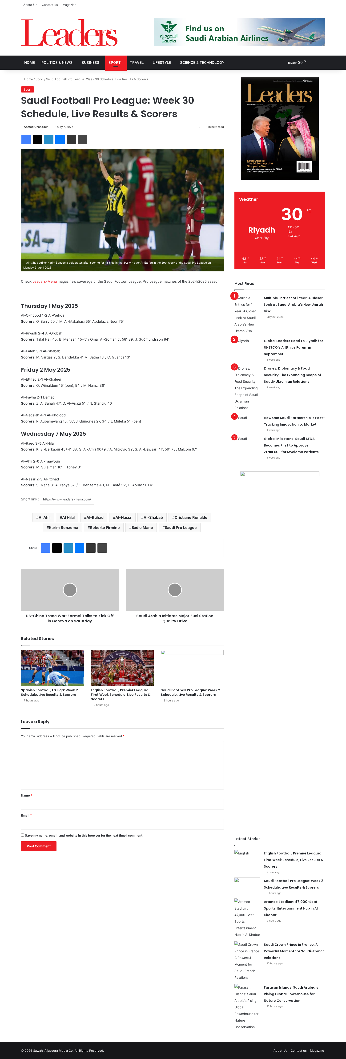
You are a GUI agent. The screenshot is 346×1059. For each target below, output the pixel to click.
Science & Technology (202, 62)
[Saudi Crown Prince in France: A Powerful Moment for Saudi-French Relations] (247, 961)
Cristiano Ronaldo (191, 517)
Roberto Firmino (105, 527)
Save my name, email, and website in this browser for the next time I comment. (84, 835)
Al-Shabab (153, 517)
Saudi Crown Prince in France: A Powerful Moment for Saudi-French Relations (294, 951)
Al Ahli (44, 517)
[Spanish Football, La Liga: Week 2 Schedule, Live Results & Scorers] (52, 668)
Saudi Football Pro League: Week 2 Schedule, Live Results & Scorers (190, 692)
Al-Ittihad (95, 517)
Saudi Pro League (181, 527)
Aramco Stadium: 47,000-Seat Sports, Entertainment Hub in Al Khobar (291, 908)
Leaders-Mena (44, 281)
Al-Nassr (123, 517)
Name (26, 795)
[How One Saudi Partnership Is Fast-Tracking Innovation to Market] (247, 423)
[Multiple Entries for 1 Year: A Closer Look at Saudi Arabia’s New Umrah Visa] (247, 314)
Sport (115, 62)
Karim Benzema (63, 527)
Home (29, 62)
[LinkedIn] (48, 139)
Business (90, 62)
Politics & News (56, 62)
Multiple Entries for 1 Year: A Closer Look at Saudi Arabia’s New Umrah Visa (293, 305)
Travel (137, 62)
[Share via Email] (71, 139)
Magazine (69, 5)
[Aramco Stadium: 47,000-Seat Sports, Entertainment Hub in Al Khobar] (247, 918)
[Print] (82, 139)
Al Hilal (68, 517)
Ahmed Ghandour (36, 127)
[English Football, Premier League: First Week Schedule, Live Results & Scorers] (122, 668)
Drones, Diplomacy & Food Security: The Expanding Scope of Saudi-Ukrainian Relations (292, 375)
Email (26, 815)
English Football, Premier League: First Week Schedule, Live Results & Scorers (120, 694)
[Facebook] (26, 139)
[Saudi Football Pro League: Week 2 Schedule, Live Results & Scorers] (192, 668)
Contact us (50, 5)
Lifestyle (162, 62)
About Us (30, 5)
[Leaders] (69, 32)
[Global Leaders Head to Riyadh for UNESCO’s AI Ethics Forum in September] (247, 346)
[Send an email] (49, 127)
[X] (37, 139)
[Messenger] (60, 139)
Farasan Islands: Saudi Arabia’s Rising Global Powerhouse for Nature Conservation (291, 994)
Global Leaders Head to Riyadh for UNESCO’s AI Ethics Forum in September (293, 347)
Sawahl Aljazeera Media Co (53, 1050)
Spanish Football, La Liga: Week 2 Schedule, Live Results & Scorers (49, 692)
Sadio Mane (142, 527)
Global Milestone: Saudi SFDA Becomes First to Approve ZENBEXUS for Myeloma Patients (291, 445)
